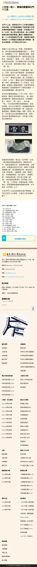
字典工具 (4, 552)
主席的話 (4, 351)
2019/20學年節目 (7, 426)
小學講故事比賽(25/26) (27, 474)
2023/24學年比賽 (7, 411)
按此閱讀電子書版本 (20, 239)
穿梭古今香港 (24, 426)
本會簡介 (4, 348)
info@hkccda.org (11, 273)
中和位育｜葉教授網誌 (27, 513)
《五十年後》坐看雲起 (27, 506)
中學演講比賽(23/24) (26, 493)
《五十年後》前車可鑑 (27, 509)
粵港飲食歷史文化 (25, 411)
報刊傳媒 (4, 545)
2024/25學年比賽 (7, 407)
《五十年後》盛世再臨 (27, 502)
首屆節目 (23, 441)
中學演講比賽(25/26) (26, 478)
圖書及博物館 (6, 556)
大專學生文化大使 (25, 458)
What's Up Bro (24, 517)
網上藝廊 (4, 560)
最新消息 (23, 348)
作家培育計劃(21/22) (8, 394)
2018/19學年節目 (7, 430)
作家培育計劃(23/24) (8, 387)
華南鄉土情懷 (24, 403)
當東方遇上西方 (25, 434)
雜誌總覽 (4, 454)
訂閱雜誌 (4, 461)
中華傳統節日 (24, 415)
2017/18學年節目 (7, 434)
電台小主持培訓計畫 (26, 379)
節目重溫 (23, 387)
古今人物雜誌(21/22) (26, 528)
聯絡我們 (4, 363)
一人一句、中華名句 (26, 536)
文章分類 (4, 458)
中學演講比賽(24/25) (26, 485)
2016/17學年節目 (7, 437)
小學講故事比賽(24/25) (27, 482)
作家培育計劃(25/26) (8, 379)
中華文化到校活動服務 (27, 351)
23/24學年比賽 (6, 509)
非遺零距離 (23, 418)
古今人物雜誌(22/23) (26, 525)
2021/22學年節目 (7, 418)
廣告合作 (4, 465)
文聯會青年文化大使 (15, 19)
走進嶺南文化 (24, 430)
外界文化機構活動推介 (27, 359)
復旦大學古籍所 (27, 19)
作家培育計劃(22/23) (8, 391)
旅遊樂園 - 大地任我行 (27, 521)
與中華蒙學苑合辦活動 (27, 363)
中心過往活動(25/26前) (27, 465)
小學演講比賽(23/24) (26, 489)
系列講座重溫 (24, 445)
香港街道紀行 (24, 422)
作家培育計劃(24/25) (8, 383)
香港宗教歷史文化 (25, 407)
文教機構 (4, 549)
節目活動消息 (24, 383)
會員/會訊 (23, 454)
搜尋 (33, 308)
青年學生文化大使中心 (27, 461)
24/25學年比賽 (6, 482)
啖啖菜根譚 (23, 532)
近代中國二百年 (25, 437)
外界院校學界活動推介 (27, 355)
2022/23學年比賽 (7, 415)
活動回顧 (23, 370)
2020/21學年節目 (7, 422)
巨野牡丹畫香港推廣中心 (27, 367)
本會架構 (4, 355)
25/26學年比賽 (6, 478)
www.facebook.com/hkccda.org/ (15, 276)
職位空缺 (4, 359)
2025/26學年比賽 (7, 403)
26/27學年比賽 (6, 474)
